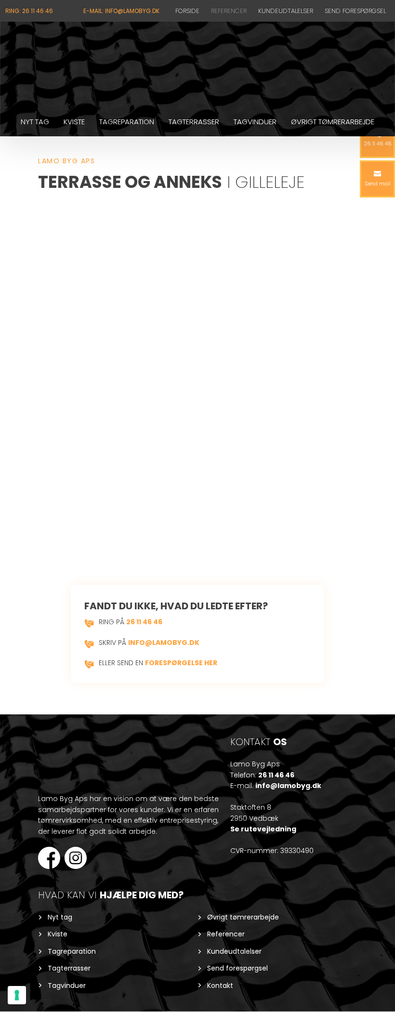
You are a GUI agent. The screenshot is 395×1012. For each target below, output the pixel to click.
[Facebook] (49, 856)
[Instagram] (76, 857)
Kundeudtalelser (285, 10)
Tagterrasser (194, 122)
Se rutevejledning (263, 829)
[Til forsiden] (197, 65)
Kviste (74, 122)
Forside (187, 10)
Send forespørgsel (355, 10)
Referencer (229, 10)
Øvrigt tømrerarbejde (332, 122)
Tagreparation (126, 122)
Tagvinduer (255, 122)
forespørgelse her (181, 663)
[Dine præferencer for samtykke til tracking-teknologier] (17, 995)
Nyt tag (35, 122)
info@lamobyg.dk (163, 642)
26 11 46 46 (144, 622)
